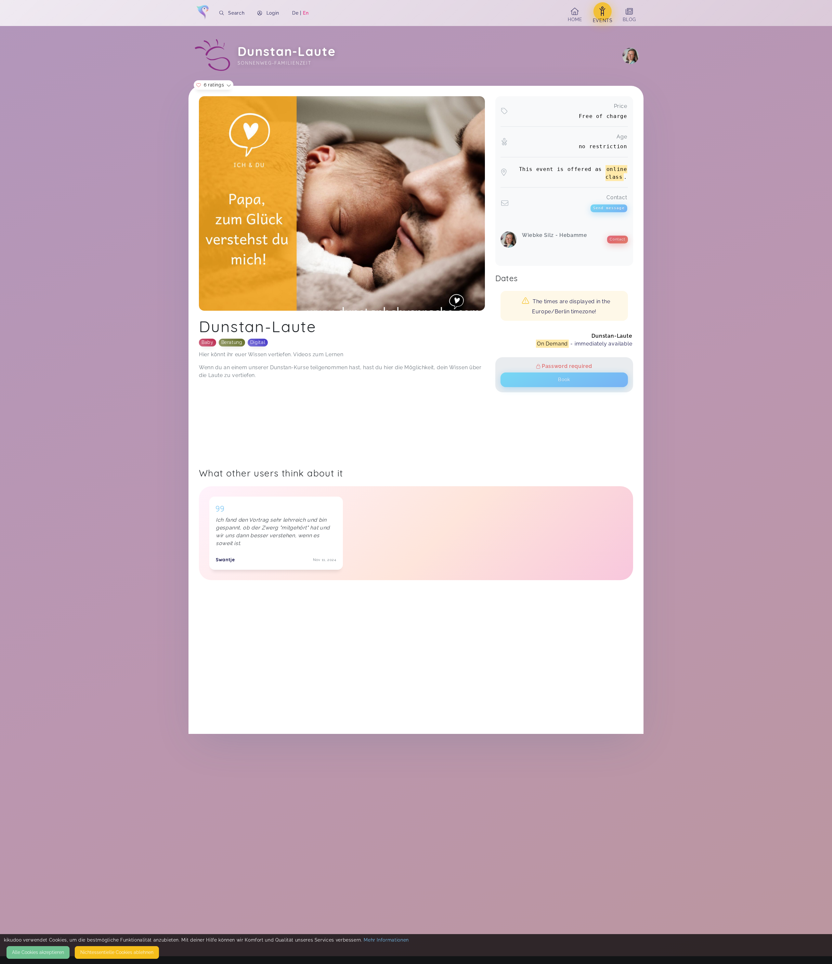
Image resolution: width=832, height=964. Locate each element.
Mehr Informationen (386, 940)
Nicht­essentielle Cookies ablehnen (116, 952)
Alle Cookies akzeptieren (38, 952)
